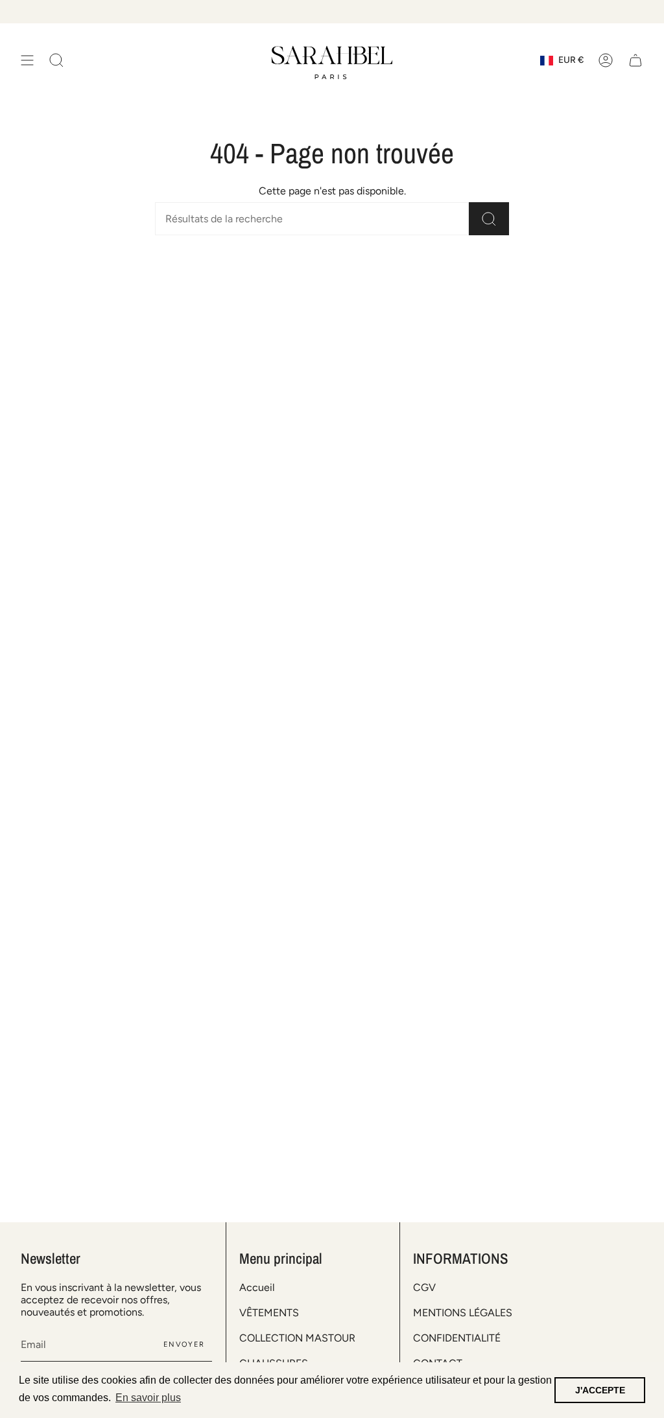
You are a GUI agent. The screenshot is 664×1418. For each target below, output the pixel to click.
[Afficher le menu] (27, 60)
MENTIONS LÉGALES (462, 1313)
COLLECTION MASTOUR (297, 1338)
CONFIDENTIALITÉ (457, 1338)
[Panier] (635, 60)
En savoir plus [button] (148, 1397)
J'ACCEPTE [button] (600, 1390)
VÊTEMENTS (269, 1313)
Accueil (257, 1287)
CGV (424, 1287)
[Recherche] (489, 218)
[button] (56, 60)
